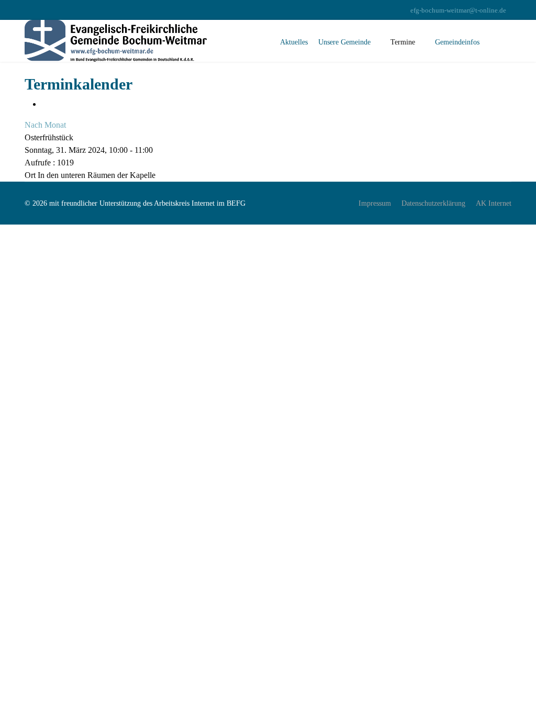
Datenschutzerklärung (433, 203)
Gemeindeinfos (457, 42)
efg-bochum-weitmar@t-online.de (458, 10)
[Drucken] (44, 103)
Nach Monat (45, 124)
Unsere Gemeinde (344, 42)
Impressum (375, 203)
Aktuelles (294, 42)
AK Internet (493, 203)
